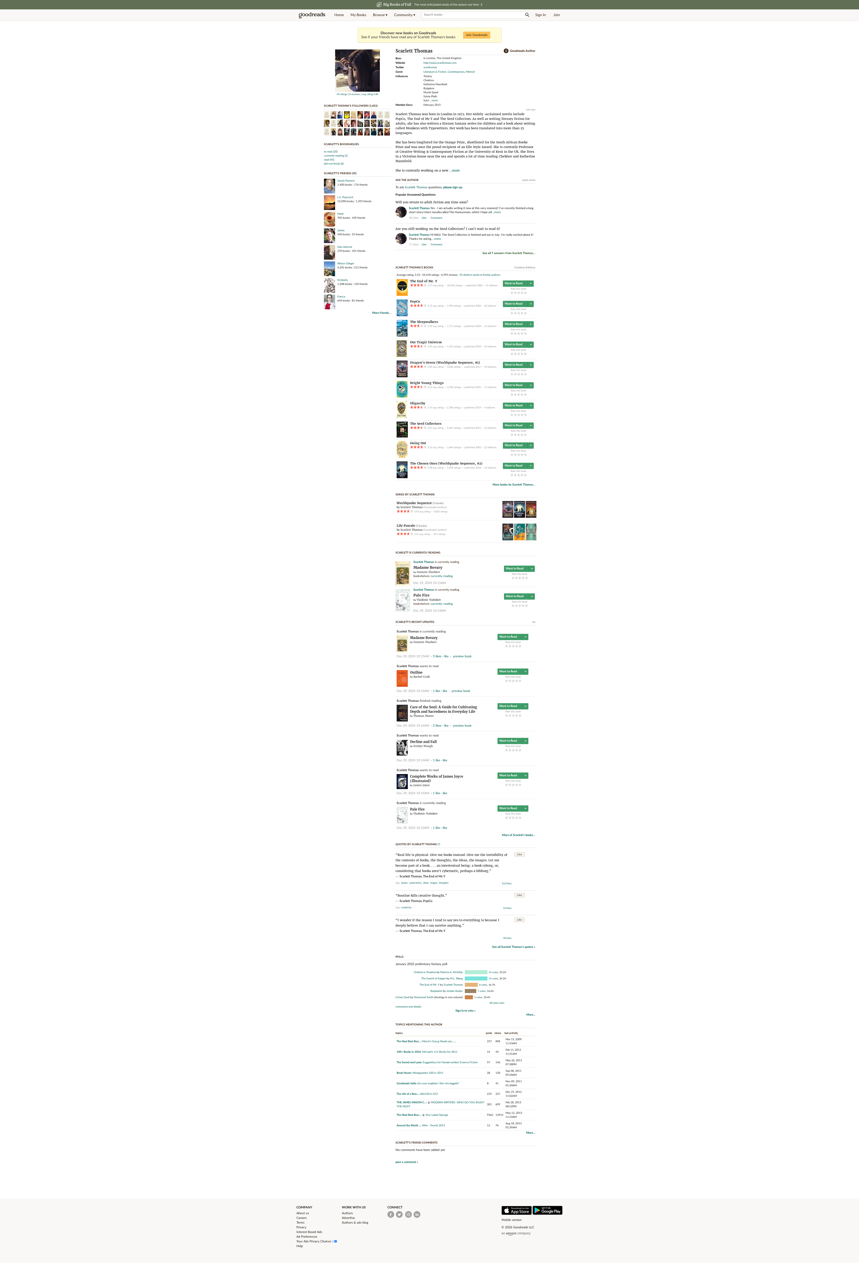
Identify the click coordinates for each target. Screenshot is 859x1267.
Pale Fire (421, 595)
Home (339, 15)
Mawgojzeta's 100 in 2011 (427, 1073)
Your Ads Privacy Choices (314, 1241)
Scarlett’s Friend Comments (416, 1142)
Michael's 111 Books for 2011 (439, 1052)
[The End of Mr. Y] (402, 295)
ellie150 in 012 (429, 1094)
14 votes (493, 972)
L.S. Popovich (345, 197)
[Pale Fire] (402, 610)
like (424, 217)
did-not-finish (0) (334, 163)
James (340, 230)
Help (299, 1246)
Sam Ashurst (344, 247)
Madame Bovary (427, 567)
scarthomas (430, 67)
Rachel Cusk (421, 676)
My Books (358, 15)
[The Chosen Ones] (402, 477)
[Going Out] (402, 457)
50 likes (507, 938)
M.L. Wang (456, 978)
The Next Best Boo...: (409, 1041)
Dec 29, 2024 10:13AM (429, 610)
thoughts (444, 883)
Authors (347, 1213)
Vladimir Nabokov (429, 599)
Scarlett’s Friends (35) (340, 173)
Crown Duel (402, 997)
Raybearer (436, 991)
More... (530, 1014)
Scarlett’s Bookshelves (341, 144)
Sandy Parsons (346, 180)
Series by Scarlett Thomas (415, 494)
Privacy (301, 1227)
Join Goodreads (476, 35)
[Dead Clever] (507, 539)
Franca (341, 296)
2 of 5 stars (515, 292)
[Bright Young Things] (402, 396)
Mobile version (512, 1220)
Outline (416, 672)
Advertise (348, 1218)
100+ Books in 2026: (409, 1052)
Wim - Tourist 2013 (433, 1125)
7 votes (482, 991)
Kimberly (342, 280)
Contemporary (456, 71)
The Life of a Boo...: (408, 1094)
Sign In (540, 15)
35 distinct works (469, 275)
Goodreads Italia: (407, 1083)
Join (556, 15)
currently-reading (442, 576)
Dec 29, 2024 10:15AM (429, 583)
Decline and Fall (423, 742)
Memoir (470, 71)
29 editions (490, 367)
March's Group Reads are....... (439, 1041)
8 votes (483, 985)
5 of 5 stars (525, 292)
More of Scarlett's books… (518, 835)
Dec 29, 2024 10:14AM (413, 691)
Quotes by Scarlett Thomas (416, 844)
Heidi (340, 213)
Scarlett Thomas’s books (414, 267)
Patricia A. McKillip (451, 972)
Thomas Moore (423, 715)
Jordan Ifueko (455, 991)
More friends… (381, 313)
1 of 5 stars (512, 292)
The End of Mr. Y (434, 876)
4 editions (489, 407)
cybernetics (415, 883)
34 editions (490, 346)
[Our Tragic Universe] (402, 356)
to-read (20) (331, 151)
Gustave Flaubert (428, 572)
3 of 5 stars (518, 292)
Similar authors (491, 275)
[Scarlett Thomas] (357, 90)
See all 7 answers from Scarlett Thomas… (509, 253)
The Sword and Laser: (409, 1062)
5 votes (478, 997)
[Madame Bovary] (402, 584)
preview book (462, 656)
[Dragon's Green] (402, 376)
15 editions (490, 387)
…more (496, 212)
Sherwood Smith (424, 997)
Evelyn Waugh (423, 746)
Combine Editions (524, 267)
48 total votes (496, 1003)
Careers (301, 1218)
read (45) (329, 159)
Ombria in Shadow (425, 972)
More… (530, 1132)
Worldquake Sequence (414, 503)
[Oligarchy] (401, 417)
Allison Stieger (345, 263)
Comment (436, 217)
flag (533, 217)
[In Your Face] (519, 539)
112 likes (507, 883)
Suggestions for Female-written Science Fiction (450, 1062)
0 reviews (354, 94)
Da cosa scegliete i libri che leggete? (438, 1083)
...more (434, 100)
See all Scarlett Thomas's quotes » (513, 947)
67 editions (492, 285)
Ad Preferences (306, 1236)
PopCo (427, 901)
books (404, 883)
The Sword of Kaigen (433, 978)
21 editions (490, 468)
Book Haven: (404, 1073)
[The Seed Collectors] (402, 436)
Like (519, 854)
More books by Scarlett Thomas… (514, 484)
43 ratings (342, 94)
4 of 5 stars (522, 292)
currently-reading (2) (336, 155)
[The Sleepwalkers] (402, 335)
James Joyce (421, 785)
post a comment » (406, 1162)
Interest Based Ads (309, 1232)
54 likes (507, 908)
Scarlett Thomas (416, 187)
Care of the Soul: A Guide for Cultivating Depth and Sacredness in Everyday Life (443, 709)
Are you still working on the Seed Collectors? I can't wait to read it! (447, 229)
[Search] (527, 15)
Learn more (528, 180)
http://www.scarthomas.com (440, 63)
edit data (530, 109)
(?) (439, 844)
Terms (300, 1222)
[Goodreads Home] (312, 15)
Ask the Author (407, 180)
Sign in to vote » (465, 1010)
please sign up (452, 187)
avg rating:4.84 (370, 94)
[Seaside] (531, 539)
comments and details (408, 1006)
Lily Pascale (406, 526)
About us (302, 1213)
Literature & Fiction (434, 71)
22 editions (490, 306)
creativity (406, 907)
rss (533, 622)
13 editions (490, 326)
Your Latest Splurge (436, 1115)
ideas (426, 883)
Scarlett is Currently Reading (417, 552)
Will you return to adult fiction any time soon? (431, 202)
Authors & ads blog (355, 1222)
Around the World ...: (409, 1125)
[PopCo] (402, 315)
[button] (380, 15)
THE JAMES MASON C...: (412, 1102)
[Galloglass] (531, 517)
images (434, 883)
